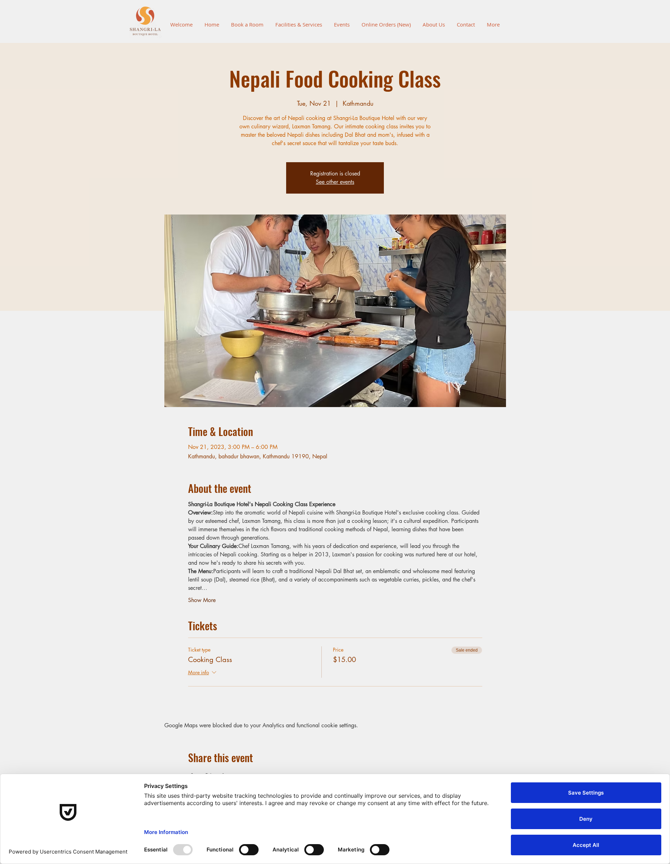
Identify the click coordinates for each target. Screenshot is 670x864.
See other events (335, 182)
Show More (202, 600)
